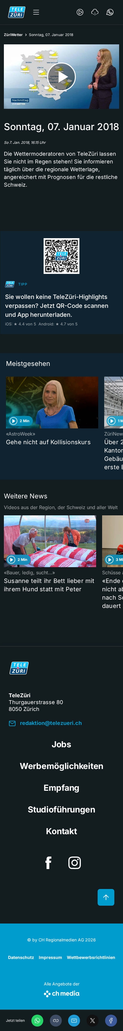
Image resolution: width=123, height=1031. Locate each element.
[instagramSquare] (74, 862)
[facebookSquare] (48, 862)
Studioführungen (61, 809)
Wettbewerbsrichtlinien (91, 957)
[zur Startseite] (16, 12)
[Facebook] (111, 1021)
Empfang (61, 788)
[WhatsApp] (37, 1021)
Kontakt (61, 831)
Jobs (61, 744)
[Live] (80, 12)
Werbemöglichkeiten (61, 766)
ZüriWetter (13, 34)
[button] (56, 1021)
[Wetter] (95, 12)
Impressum (50, 957)
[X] (93, 1021)
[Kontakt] (110, 12)
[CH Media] (61, 993)
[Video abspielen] (61, 76)
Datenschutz (21, 957)
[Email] (74, 1021)
